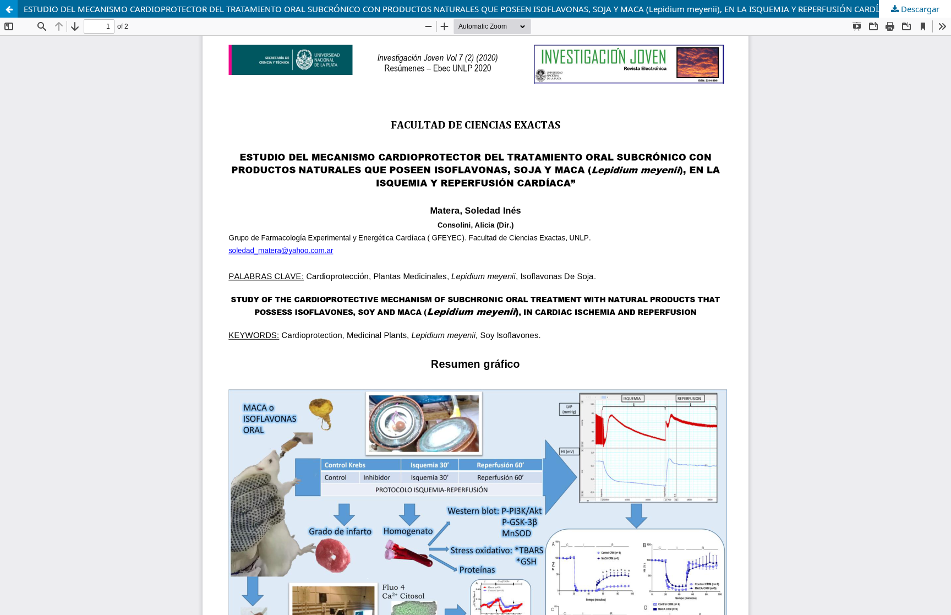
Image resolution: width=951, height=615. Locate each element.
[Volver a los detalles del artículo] (9, 9)
